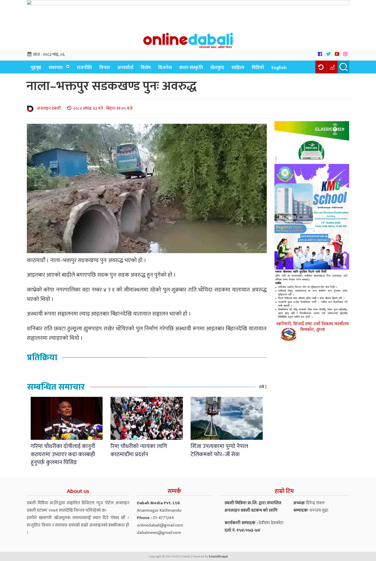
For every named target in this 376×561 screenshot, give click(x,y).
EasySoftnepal (218, 556)
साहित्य (237, 68)
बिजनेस (165, 68)
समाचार (56, 68)
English (279, 68)
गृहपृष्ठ (35, 68)
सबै (261, 387)
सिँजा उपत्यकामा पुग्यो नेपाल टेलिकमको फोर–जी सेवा (219, 450)
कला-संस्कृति (191, 68)
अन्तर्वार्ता (125, 68)
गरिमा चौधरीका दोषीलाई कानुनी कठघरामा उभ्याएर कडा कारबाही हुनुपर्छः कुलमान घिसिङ (63, 454)
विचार (104, 68)
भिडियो (258, 68)
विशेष (146, 68)
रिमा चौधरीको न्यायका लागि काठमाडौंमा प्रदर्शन (138, 450)
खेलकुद (217, 68)
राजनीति (84, 68)
